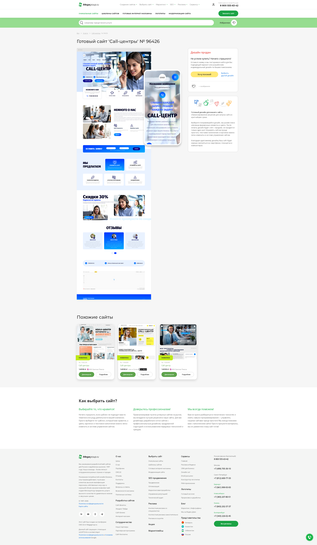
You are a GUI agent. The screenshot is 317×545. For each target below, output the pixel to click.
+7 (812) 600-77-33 (222, 478)
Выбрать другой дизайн (227, 74)
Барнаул (217, 484)
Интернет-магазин (123, 516)
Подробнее (103, 374)
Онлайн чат (185, 472)
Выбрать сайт (145, 4)
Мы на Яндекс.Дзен (188, 512)
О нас (118, 465)
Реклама (182, 4)
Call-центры (84, 365)
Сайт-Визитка (121, 505)
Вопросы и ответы (123, 487)
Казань (216, 503)
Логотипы (160, 14)
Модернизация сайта (180, 14)
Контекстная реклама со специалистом (157, 509)
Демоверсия (86, 374)
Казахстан (189, 526)
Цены (118, 461)
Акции (151, 524)
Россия (188, 534)
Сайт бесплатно (122, 534)
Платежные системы (123, 494)
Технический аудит (155, 498)
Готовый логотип (188, 494)
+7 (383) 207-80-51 (222, 497)
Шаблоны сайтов (110, 14)
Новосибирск (219, 493)
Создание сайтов (127, 4)
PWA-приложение (188, 483)
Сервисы (194, 4)
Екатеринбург (219, 512)
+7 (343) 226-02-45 (222, 516)
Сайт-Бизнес (120, 512)
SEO (172, 4)
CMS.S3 (118, 472)
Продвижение (153, 483)
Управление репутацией (157, 494)
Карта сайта (83, 506)
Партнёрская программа (125, 531)
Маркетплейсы (155, 530)
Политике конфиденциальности (91, 535)
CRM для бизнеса (187, 468)
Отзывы (119, 476)
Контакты (119, 479)
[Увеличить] (109, 349)
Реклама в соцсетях (155, 518)
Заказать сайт (228, 13)
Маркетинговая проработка (159, 490)
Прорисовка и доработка (190, 498)
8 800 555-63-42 (229, 5)
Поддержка (120, 483)
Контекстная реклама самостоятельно (163, 515)
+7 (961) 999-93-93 (222, 487)
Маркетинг (161, 4)
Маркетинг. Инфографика (191, 508)
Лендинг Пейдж (122, 509)
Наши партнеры (122, 527)
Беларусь (188, 522)
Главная (184, 461)
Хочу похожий (204, 74)
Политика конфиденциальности (91, 503)
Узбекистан (189, 530)
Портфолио (120, 468)
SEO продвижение (157, 478)
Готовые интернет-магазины (137, 14)
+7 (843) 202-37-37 (222, 506)
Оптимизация (153, 486)
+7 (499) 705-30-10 (222, 468)
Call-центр (166, 365)
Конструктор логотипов (190, 479)
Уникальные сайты (88, 14)
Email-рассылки (187, 476)
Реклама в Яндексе (188, 465)
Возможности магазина (125, 491)
